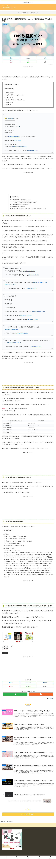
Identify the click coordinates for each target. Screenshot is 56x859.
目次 (13, 196)
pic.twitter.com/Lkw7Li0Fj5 (19, 146)
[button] (52, 407)
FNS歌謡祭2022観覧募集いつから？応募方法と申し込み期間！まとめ (28, 208)
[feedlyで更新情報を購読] (15, 694)
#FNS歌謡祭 (9, 118)
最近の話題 (6, 653)
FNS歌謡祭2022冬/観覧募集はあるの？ (21, 199)
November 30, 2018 (22, 333)
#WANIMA (22, 315)
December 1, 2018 (32, 319)
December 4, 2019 (34, 275)
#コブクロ (13, 284)
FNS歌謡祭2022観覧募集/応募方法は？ (21, 204)
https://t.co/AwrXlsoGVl (29, 271)
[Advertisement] (28, 71)
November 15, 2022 (32, 150)
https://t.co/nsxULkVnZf (38, 311)
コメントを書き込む (28, 814)
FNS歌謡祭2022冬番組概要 (18, 206)
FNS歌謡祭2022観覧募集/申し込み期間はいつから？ (24, 202)
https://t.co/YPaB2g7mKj (40, 282)
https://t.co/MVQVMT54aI (14, 342)
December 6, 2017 (36, 346)
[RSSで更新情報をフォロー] (41, 694)
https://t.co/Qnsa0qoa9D (11, 329)
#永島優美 (17, 136)
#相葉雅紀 (11, 136)
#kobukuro (7, 284)
